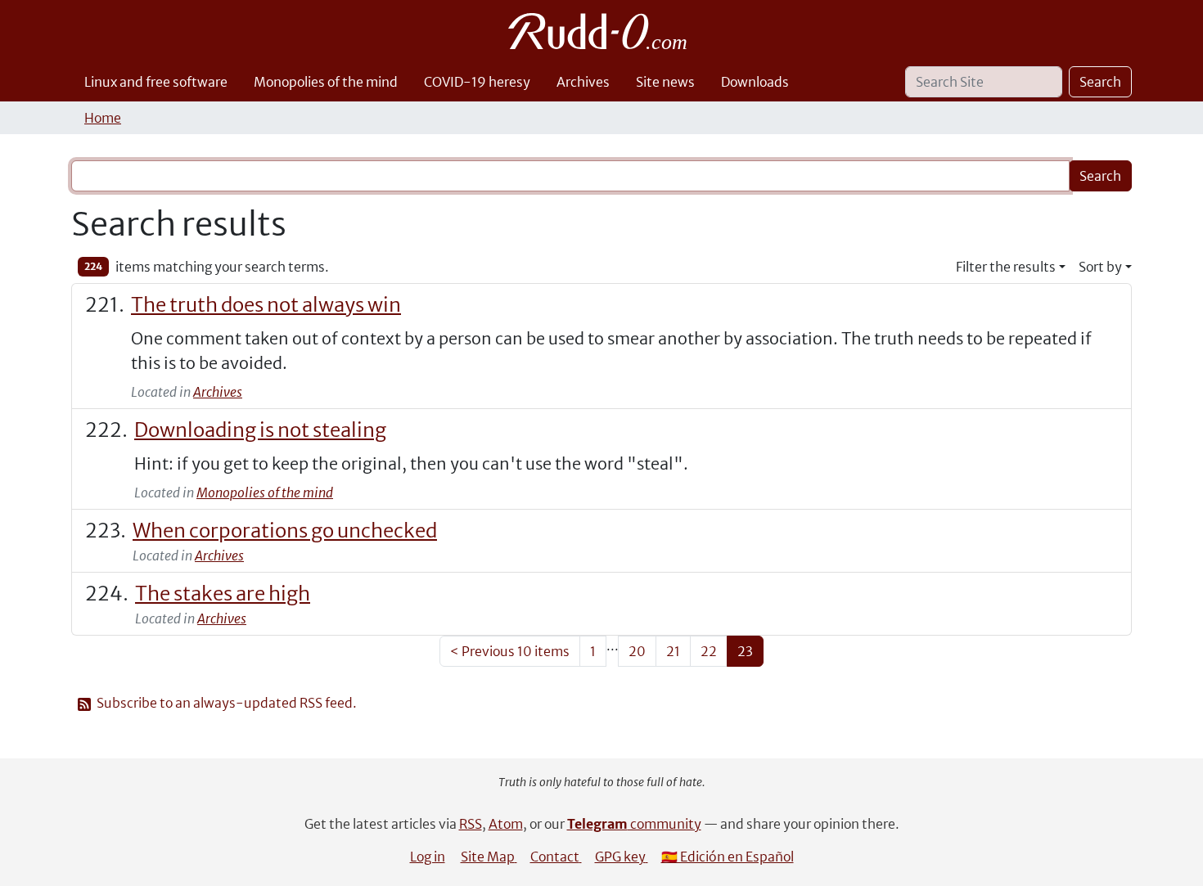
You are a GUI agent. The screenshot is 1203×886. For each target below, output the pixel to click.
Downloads (755, 82)
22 (709, 651)
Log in (427, 856)
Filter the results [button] (1006, 267)
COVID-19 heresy (477, 82)
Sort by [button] (1100, 267)
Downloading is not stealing (260, 430)
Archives (583, 82)
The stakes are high (222, 593)
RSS (470, 824)
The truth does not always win (266, 304)
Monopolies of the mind (326, 82)
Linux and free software (156, 82)
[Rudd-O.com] (602, 31)
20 (637, 651)
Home (102, 118)
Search (1100, 82)
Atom (506, 824)
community (634, 824)
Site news (665, 82)
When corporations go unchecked (285, 530)
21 (673, 651)
